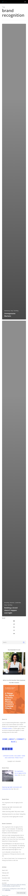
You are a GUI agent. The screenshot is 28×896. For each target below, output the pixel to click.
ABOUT (12, 739)
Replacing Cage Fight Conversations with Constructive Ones (12, 808)
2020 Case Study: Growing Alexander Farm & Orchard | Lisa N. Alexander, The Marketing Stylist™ (13, 837)
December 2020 (6, 878)
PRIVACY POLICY (19, 757)
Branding (6, 602)
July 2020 (4, 883)
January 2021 (5, 875)
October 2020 (5, 880)
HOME (4, 739)
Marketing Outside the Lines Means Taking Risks (14, 814)
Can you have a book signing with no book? (12, 816)
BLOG (13, 741)
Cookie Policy (7, 890)
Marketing (7, 310)
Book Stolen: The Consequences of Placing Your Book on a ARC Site (13, 854)
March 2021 (5, 870)
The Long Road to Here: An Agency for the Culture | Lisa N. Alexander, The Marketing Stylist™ (12, 829)
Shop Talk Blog (14, 310)
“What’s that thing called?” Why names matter (13, 811)
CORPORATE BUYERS (8, 755)
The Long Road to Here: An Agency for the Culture (20, 773)
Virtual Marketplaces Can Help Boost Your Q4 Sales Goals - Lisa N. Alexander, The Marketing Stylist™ (13, 845)
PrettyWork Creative (7, 728)
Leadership (18, 602)
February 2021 (5, 873)
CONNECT (20, 739)
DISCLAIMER (17, 755)
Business (12, 602)
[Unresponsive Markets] (14, 171)
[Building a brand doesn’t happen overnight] (14, 468)
